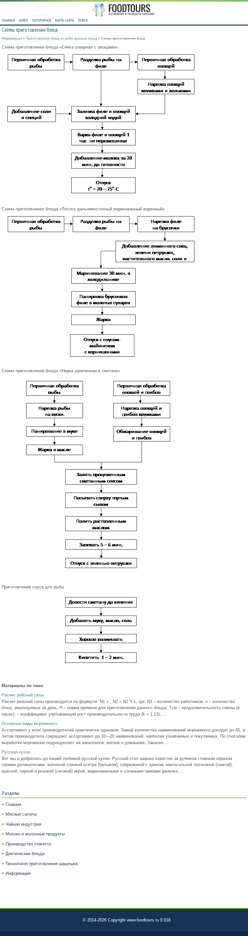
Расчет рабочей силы (23, 695)
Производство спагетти (28, 843)
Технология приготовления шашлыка (41, 863)
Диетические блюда (24, 853)
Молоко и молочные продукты (35, 833)
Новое (23, 20)
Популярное (41, 20)
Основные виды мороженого (29, 723)
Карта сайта (64, 20)
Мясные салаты (20, 814)
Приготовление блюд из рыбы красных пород (61, 38)
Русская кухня (16, 752)
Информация (12, 38)
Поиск (83, 20)
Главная (8, 20)
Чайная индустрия (23, 824)
